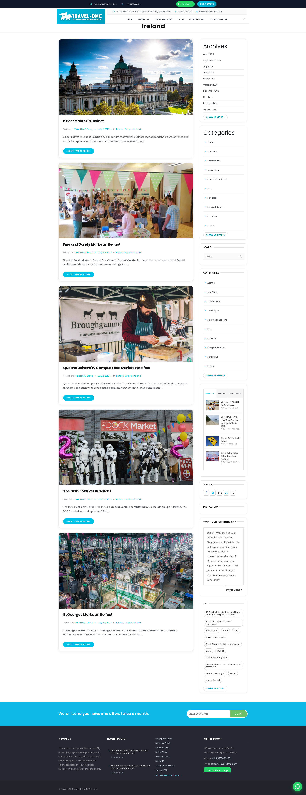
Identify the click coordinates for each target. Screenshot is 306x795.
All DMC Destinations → (168, 775)
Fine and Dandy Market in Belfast (91, 244)
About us (144, 19)
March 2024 (209, 78)
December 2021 (211, 90)
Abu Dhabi (212, 151)
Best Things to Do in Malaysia (223, 644)
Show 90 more (215, 234)
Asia (225, 630)
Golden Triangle (215, 673)
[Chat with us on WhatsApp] (297, 786)
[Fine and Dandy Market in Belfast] (126, 200)
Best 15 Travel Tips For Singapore (230, 403)
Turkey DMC (161, 770)
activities (211, 630)
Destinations (164, 19)
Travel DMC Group (83, 129)
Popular (209, 393)
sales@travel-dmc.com (105, 4)
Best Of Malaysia (215, 637)
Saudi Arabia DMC (164, 765)
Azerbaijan (213, 170)
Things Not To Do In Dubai (230, 439)
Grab (233, 673)
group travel (213, 680)
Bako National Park (217, 179)
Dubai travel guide (216, 657)
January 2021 (210, 109)
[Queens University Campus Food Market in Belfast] (126, 324)
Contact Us (196, 19)
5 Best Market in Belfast (83, 121)
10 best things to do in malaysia (219, 622)
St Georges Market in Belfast (87, 614)
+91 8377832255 (133, 4)
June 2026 (208, 54)
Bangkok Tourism (216, 207)
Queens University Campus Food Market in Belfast (106, 367)
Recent (221, 393)
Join (238, 713)
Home (130, 19)
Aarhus (211, 142)
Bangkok (211, 197)
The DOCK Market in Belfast (87, 491)
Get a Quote (207, 4)
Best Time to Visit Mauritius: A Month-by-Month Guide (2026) (230, 422)
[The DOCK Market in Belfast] (126, 447)
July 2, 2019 (103, 129)
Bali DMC (159, 761)
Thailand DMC (162, 747)
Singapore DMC (163, 738)
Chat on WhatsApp (217, 770)
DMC (208, 650)
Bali (209, 188)
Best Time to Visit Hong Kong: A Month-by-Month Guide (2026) (130, 767)
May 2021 (207, 97)
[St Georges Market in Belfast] (126, 571)
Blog (181, 19)
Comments (235, 393)
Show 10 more (214, 117)
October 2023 (210, 84)
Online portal (218, 19)
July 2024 (208, 66)
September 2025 (212, 60)
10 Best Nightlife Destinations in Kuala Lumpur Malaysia (223, 613)
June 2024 (208, 72)
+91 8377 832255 (221, 758)
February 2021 (210, 103)
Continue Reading (78, 151)
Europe (128, 129)
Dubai (220, 650)
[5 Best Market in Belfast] (126, 77)
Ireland (137, 129)
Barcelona (212, 216)
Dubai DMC (161, 752)
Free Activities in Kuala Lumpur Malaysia (223, 665)
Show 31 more (214, 688)
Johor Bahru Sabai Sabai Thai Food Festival (229, 456)
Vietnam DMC (162, 756)
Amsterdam (213, 160)
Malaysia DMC (162, 743)
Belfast (119, 129)
